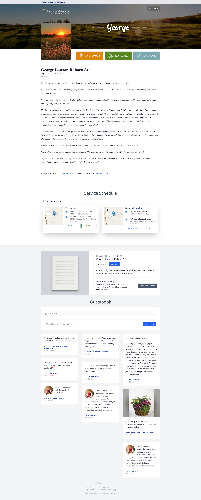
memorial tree (69, 173)
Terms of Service (106, 490)
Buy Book (114, 264)
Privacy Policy (94, 490)
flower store (104, 173)
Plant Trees (89, 226)
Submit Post (149, 324)
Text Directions (73, 226)
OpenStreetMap (103, 493)
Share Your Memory (147, 286)
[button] (54, 213)
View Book (102, 264)
